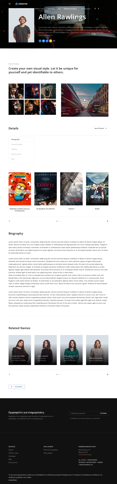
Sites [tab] (12, 159)
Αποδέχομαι (13, 480)
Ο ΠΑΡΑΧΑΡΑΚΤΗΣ (97, 209)
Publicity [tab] (14, 149)
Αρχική (11, 9)
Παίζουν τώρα (39, 9)
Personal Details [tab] (16, 144)
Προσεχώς (51, 9)
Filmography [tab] (15, 139)
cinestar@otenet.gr (85, 455)
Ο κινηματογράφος (23, 9)
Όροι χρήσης (48, 453)
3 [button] (60, 374)
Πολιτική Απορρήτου (51, 450)
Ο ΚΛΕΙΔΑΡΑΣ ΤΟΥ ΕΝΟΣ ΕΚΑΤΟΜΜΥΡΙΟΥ (71, 210)
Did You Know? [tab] (16, 154)
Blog (59, 9)
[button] (10, 221)
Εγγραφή (103, 413)
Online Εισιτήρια (70, 9)
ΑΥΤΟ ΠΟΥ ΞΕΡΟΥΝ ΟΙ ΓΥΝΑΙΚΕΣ (19, 210)
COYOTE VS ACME (46, 209)
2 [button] (58, 374)
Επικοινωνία (86, 9)
